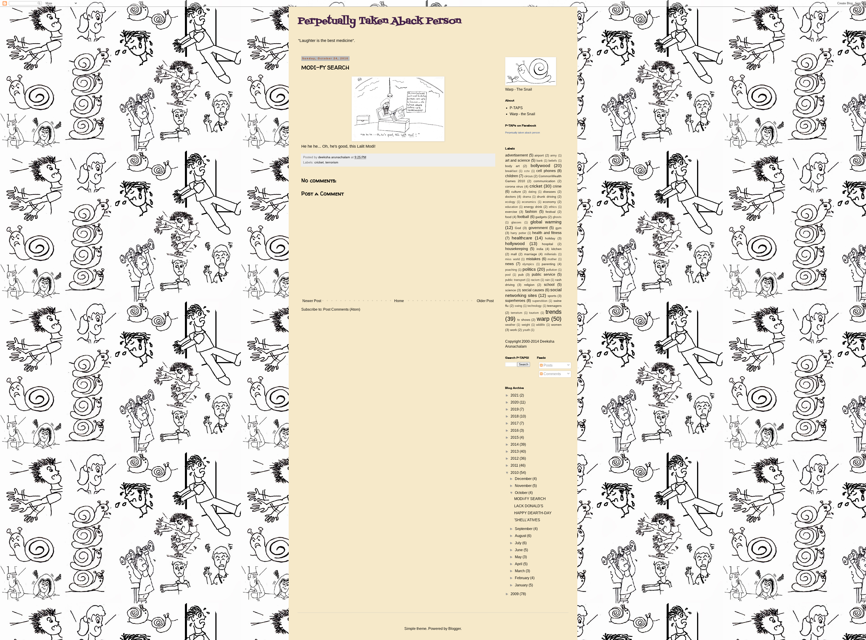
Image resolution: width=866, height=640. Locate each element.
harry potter (518, 233)
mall (514, 254)
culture (516, 191)
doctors (510, 196)
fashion (531, 211)
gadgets (541, 217)
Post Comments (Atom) (341, 309)
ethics (553, 207)
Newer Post (311, 301)
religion (529, 285)
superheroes (515, 301)
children (511, 176)
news (509, 264)
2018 (515, 416)
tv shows (523, 319)
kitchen (556, 249)
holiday (550, 238)
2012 (515, 458)
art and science (517, 160)
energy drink (533, 207)
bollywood (540, 165)
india (540, 249)
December (523, 479)
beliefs (552, 160)
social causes (533, 290)
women (556, 324)
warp (543, 319)
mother (552, 259)
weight (526, 324)
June (519, 550)
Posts (548, 365)
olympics (528, 264)
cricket (319, 162)
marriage (530, 254)
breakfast (511, 171)
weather (510, 324)
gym (558, 228)
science (510, 290)
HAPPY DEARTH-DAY (533, 513)
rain (547, 280)
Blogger (454, 629)
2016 (515, 430)
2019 (515, 409)
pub (521, 274)
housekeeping (516, 249)
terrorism (331, 162)
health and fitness (547, 233)
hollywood (515, 243)
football (523, 217)
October (521, 493)
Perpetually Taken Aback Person (379, 21)
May (519, 557)
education (511, 207)
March (520, 571)
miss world (512, 259)
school (549, 285)
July (518, 543)
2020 (515, 402)
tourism (534, 312)
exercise (511, 211)
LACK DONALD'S (528, 506)
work (513, 330)
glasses (516, 222)
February (522, 578)
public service (543, 274)
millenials (550, 254)
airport (539, 155)
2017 (515, 423)
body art (512, 166)
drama (527, 196)
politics (529, 269)
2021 (515, 395)
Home (399, 301)
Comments (552, 374)
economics (529, 202)
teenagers (554, 305)
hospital (547, 244)
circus (528, 176)
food (508, 217)
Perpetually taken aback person (522, 132)
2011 (515, 465)
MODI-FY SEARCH (530, 499)
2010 (515, 473)
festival (550, 211)
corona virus (514, 186)
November (523, 486)
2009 (515, 594)
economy (549, 202)
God (518, 228)
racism (535, 280)
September (524, 529)
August (521, 536)
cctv (527, 171)
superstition (539, 301)
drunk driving (546, 196)
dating (532, 191)
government (538, 228)
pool (508, 274)
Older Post (485, 301)
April (519, 564)
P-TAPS (516, 108)
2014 (515, 444)
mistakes (533, 259)
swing (518, 305)
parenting (548, 264)
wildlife (540, 324)
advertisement (516, 155)
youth (526, 330)
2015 (515, 437)
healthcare (522, 238)
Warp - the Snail (522, 114)
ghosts (557, 217)
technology (534, 305)
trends (554, 312)
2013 (515, 451)
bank (540, 160)
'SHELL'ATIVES (527, 520)
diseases (549, 191)
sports (552, 296)
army (553, 155)
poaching (511, 269)
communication (544, 181)
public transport (515, 280)
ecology (510, 202)
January (522, 585)
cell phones (545, 171)
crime (557, 186)
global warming (546, 222)
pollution (551, 269)
